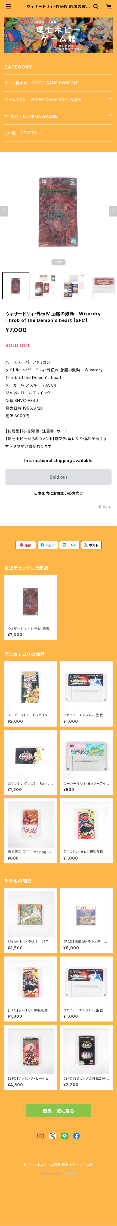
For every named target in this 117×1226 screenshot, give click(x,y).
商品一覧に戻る (58, 1111)
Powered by (52, 1173)
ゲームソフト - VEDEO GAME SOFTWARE (42, 99)
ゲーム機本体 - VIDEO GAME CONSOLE (41, 83)
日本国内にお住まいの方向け (58, 493)
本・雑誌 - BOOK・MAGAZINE (31, 116)
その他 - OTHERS (20, 133)
